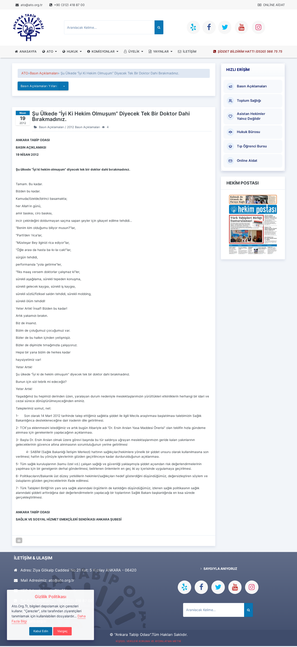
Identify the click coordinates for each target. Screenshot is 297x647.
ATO (50, 51)
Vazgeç (62, 631)
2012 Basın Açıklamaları (83, 127)
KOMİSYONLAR (103, 51)
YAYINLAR (161, 51)
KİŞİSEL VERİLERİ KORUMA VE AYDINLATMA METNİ (148, 641)
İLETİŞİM (189, 51)
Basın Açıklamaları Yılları (39, 86)
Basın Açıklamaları (44, 73)
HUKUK (72, 51)
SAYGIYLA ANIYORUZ (220, 569)
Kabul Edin (40, 631)
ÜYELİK (133, 51)
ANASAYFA (28, 51)
